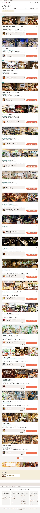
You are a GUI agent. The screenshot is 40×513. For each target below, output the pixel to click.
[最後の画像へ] (37, 21)
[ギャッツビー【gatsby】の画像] (20, 351)
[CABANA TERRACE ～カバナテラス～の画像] (20, 439)
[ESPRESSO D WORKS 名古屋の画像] (20, 373)
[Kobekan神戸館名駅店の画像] (20, 417)
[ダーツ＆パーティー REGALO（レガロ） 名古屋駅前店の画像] (20, 285)
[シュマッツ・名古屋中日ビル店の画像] (20, 197)
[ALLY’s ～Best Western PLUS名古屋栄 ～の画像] (20, 153)
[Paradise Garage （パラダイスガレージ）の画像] (20, 241)
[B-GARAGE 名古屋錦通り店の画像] (20, 307)
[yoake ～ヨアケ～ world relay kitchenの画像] (20, 263)
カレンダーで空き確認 (32, 56)
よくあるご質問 (20, 509)
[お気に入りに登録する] (37, 27)
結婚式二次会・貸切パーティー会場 (15, 486)
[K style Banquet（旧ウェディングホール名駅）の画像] (20, 329)
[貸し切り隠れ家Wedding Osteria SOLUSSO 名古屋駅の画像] (20, 20)
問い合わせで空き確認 (32, 210)
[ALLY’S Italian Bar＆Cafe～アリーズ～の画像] (20, 219)
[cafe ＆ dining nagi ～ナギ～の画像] (20, 131)
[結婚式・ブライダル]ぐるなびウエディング (6, 486)
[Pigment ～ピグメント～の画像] (20, 175)
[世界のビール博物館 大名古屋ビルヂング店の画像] (20, 65)
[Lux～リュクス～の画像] (20, 42)
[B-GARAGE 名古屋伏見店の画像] (20, 109)
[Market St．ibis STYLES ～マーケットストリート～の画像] (20, 395)
